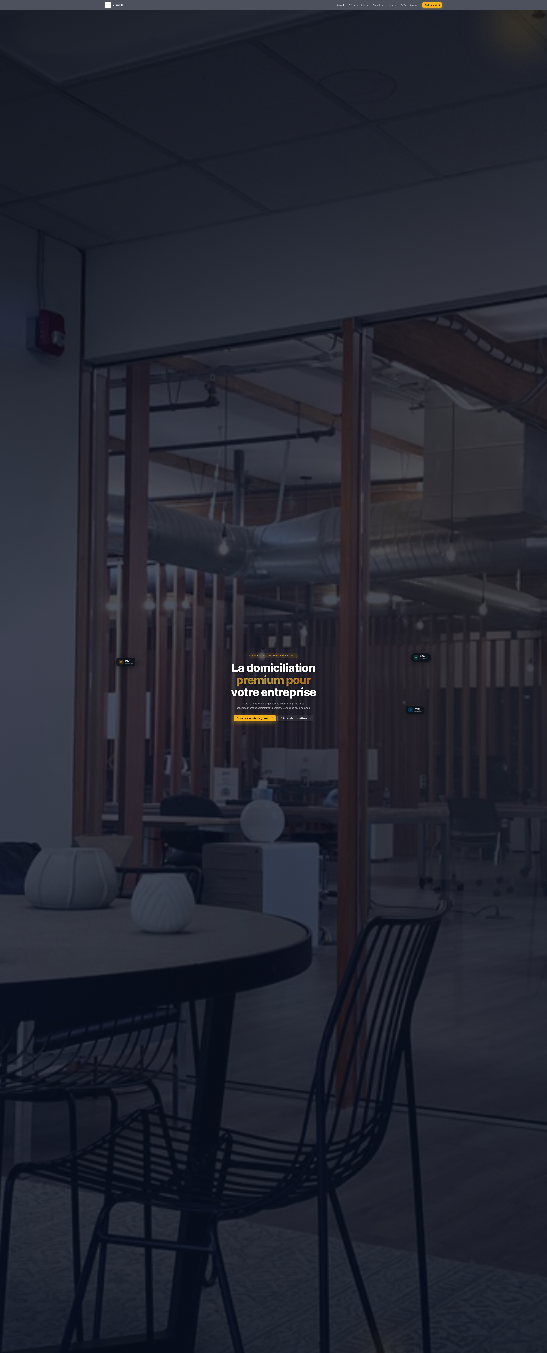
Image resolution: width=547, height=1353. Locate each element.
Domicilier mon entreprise (384, 5)
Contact (414, 5)
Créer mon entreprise (358, 5)
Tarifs (403, 5)
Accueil (340, 5)
